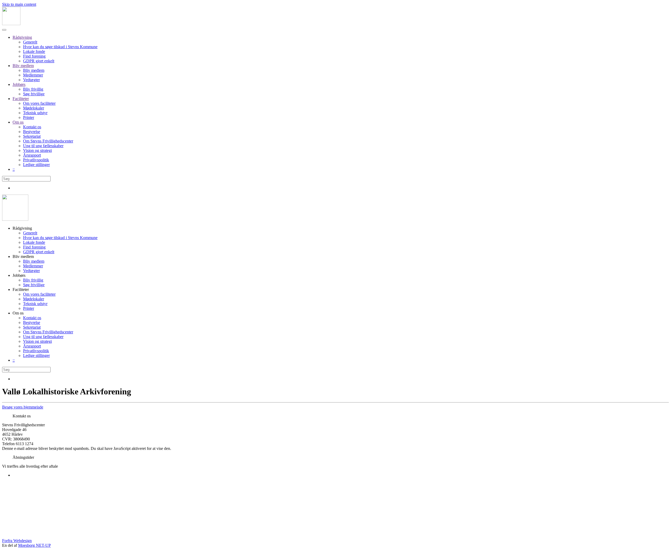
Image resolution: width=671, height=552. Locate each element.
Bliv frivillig (33, 89)
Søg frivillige (34, 94)
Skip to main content (19, 4)
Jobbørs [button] (19, 275)
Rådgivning (22, 37)
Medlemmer (33, 75)
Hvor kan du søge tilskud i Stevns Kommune (60, 47)
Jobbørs (19, 84)
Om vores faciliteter (39, 103)
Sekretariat (32, 136)
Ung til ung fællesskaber (43, 145)
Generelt (30, 42)
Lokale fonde (34, 51)
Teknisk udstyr (35, 113)
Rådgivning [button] (22, 228)
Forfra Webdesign (17, 540)
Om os (18, 122)
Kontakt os (32, 127)
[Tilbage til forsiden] (11, 23)
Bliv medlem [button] (23, 256)
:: (14, 169)
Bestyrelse (31, 131)
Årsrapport (32, 155)
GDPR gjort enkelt (38, 61)
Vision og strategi (37, 150)
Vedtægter (31, 80)
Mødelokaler (33, 108)
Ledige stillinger (36, 164)
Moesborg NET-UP (34, 545)
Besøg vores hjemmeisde (22, 407)
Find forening (34, 56)
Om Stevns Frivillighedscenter (48, 141)
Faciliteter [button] (21, 289)
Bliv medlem (23, 65)
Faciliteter (21, 98)
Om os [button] (18, 313)
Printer (28, 117)
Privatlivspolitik (36, 160)
